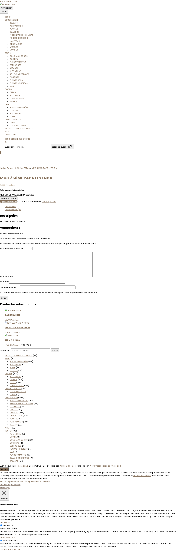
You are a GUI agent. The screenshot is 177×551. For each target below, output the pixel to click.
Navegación (6, 8)
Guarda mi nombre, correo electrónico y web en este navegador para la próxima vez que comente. (50, 292)
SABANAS (14, 68)
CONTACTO (10, 134)
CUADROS (14, 32)
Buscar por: (5, 350)
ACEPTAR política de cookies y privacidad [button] (19, 481)
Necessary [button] (5, 522)
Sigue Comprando (8, 201)
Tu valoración (7, 276)
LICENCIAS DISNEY (18, 125)
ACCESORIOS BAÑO (19, 107)
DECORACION (11, 20)
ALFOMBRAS (15, 71)
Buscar (55, 350)
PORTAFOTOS (16, 26)
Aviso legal (5, 487)
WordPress (95, 466)
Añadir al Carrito (8, 198)
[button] (6, 142)
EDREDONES (15, 65)
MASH (12, 86)
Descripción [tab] (10, 206)
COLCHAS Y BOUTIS (19, 56)
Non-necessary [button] (7, 537)
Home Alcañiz (21, 466)
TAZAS (13, 92)
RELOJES (14, 23)
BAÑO (7, 104)
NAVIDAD (14, 50)
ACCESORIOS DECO (19, 38)
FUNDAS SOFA (16, 80)
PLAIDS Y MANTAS (18, 62)
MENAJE (13, 101)
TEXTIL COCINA (17, 98)
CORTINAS (14, 77)
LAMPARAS (15, 41)
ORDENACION (16, 44)
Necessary (8, 525)
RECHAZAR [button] (45, 481)
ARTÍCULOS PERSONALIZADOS (19, 128)
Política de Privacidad (110, 466)
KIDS (7, 131)
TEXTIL (8, 53)
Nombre (4, 281)
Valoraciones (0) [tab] (13, 209)
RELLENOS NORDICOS (19, 74)
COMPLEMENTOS (13, 119)
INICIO (8, 17)
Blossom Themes (67, 466)
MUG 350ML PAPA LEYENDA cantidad (17, 195)
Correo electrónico (10, 287)
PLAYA (12, 116)
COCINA (8, 89)
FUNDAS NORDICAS (19, 83)
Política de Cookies (142, 475)
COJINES (14, 59)
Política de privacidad (10, 484)
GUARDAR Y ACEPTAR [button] (10, 549)
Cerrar (4, 11)
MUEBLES (14, 47)
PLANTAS (14, 29)
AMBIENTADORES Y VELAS (21, 35)
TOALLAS (14, 110)
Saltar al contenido (9, 1)
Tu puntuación (7, 248)
